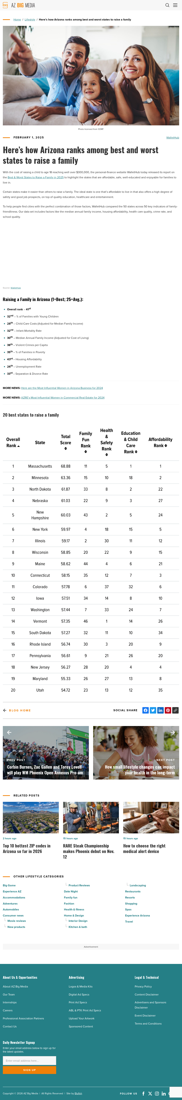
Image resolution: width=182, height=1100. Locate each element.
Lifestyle (30, 19)
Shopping (131, 904)
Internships (10, 1002)
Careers (7, 1010)
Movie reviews (16, 921)
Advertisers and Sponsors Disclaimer (150, 1004)
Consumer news (13, 915)
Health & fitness (74, 909)
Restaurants (133, 891)
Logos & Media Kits (80, 986)
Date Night (71, 891)
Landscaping (138, 885)
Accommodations (14, 897)
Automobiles (11, 909)
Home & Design (74, 915)
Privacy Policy (143, 986)
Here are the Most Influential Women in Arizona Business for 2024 (62, 388)
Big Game (9, 885)
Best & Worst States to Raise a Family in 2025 (36, 177)
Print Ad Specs (78, 1002)
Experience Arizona (137, 915)
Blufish (78, 1093)
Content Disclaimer (147, 994)
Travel (129, 922)
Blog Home (20, 710)
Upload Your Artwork (81, 1018)
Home (17, 19)
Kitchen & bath (78, 927)
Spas (128, 909)
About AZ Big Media (15, 986)
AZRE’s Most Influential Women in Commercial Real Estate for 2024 (63, 397)
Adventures (10, 904)
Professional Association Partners (23, 1018)
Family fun (70, 897)
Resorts (130, 897)
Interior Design (78, 921)
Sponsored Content (81, 1026)
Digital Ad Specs (79, 994)
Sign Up (29, 1070)
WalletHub (172, 137)
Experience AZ (12, 891)
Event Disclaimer (145, 1015)
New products (16, 927)
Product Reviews (79, 885)
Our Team (9, 994)
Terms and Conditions (148, 1023)
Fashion (69, 904)
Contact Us (10, 1026)
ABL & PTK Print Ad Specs (85, 1010)
